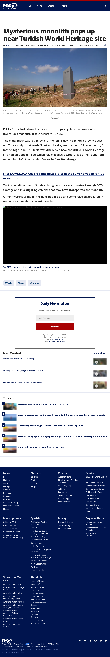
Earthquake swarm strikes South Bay (18, 358)
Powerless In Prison (11, 531)
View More (99, 353)
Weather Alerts (64, 477)
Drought (6, 486)
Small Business (64, 528)
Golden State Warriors (95, 485)
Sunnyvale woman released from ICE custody (41, 447)
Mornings (36, 473)
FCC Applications (38, 623)
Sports (90, 473)
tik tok (100, 641)
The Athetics (91, 501)
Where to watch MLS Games (12, 625)
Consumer (7, 496)
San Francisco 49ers (94, 482)
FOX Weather (64, 501)
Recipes (34, 486)
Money (62, 518)
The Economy (64, 525)
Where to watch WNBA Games (13, 619)
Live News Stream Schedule (39, 603)
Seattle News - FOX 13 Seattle (95, 534)
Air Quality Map (65, 485)
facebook (90, 641)
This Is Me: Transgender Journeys (41, 550)
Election (6, 509)
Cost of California (10, 528)
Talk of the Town (38, 546)
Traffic (33, 480)
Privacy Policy (58, 339)
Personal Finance (65, 522)
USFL (88, 511)
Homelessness (9, 525)
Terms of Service (57, 341)
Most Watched (12, 353)
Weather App (63, 498)
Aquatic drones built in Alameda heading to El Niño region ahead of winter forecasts (61, 415)
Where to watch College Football (13, 588)
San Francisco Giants (95, 489)
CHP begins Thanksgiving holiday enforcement (23, 370)
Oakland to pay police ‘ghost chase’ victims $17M (43, 404)
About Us (36, 577)
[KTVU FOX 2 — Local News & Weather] (12, 6)
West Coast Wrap (10, 502)
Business (7, 493)
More (64, 5)
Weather (63, 473)
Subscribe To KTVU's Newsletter (40, 612)
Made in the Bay (38, 536)
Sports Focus (36, 543)
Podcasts (7, 499)
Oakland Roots (92, 495)
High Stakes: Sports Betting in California (39, 532)
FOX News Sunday (11, 505)
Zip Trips (34, 477)
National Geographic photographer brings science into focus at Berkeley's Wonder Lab (62, 436)
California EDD (9, 522)
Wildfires (7, 489)
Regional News (95, 518)
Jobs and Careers (38, 587)
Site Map (34, 617)
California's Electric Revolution (39, 523)
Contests (34, 483)
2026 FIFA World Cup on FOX (96, 478)
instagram (95, 641)
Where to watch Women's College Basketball (10, 613)
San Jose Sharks (93, 505)
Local (5, 477)
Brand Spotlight (37, 570)
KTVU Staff (35, 584)
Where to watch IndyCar (13, 602)
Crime (5, 483)
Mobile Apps (36, 608)
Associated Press (22, 45)
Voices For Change (39, 560)
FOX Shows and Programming (37, 594)
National (7, 480)
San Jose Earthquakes (95, 508)
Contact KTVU (37, 590)
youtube (85, 641)
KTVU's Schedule (38, 599)
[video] (100, 361)
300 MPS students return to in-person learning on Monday (31, 267)
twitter (106, 641)
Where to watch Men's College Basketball (13, 606)
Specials (35, 518)
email (80, 641)
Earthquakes (63, 492)
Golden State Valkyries (95, 492)
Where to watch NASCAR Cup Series (11, 597)
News (21, 283)
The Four (35, 527)
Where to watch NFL (12, 584)
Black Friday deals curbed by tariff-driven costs (23, 382)
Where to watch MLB (12, 593)
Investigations (12, 518)
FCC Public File (37, 620)
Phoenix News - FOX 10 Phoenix (96, 528)
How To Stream (38, 581)
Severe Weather (65, 495)
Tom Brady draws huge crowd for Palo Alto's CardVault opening (50, 425)
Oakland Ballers (92, 498)
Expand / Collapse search (105, 6)
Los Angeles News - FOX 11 (94, 523)
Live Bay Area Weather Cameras (68, 481)
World (33, 45)
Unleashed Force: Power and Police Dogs (13, 536)
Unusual (34, 283)
